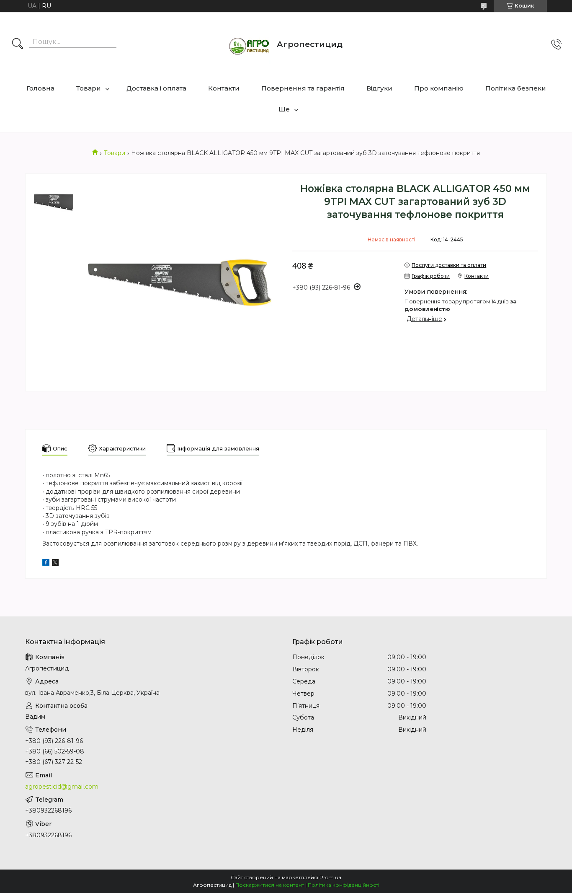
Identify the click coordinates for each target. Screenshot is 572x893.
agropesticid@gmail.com (61, 786)
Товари (88, 88)
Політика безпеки (515, 88)
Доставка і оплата (156, 88)
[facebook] (45, 563)
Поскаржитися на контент (269, 885)
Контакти (224, 88)
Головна (40, 88)
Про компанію (439, 88)
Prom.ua (330, 877)
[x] (55, 563)
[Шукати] (17, 44)
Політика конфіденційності (343, 885)
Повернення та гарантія (303, 88)
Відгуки (379, 88)
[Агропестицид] (250, 44)
